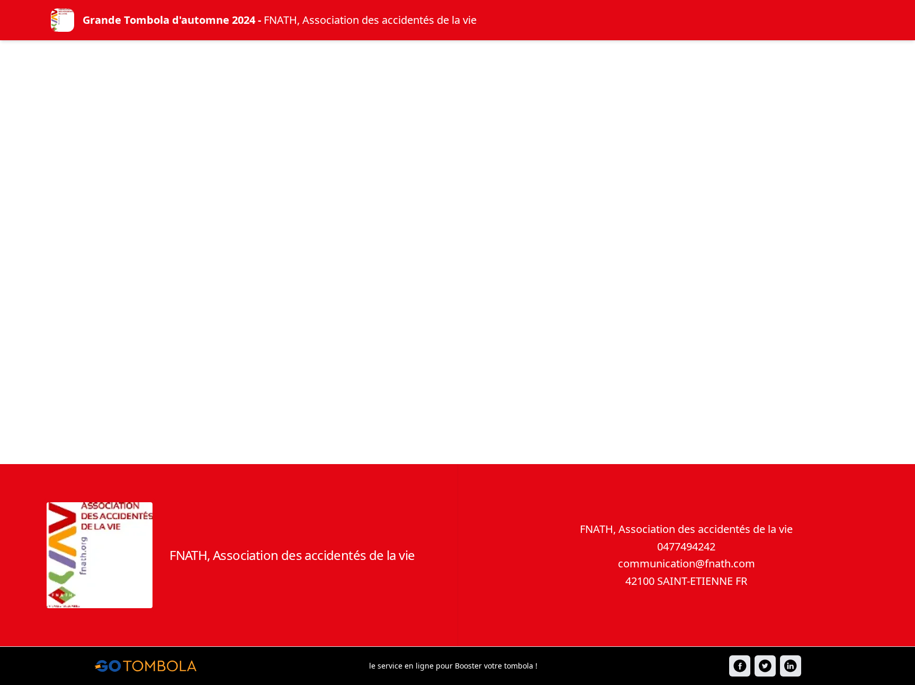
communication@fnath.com (686, 563)
